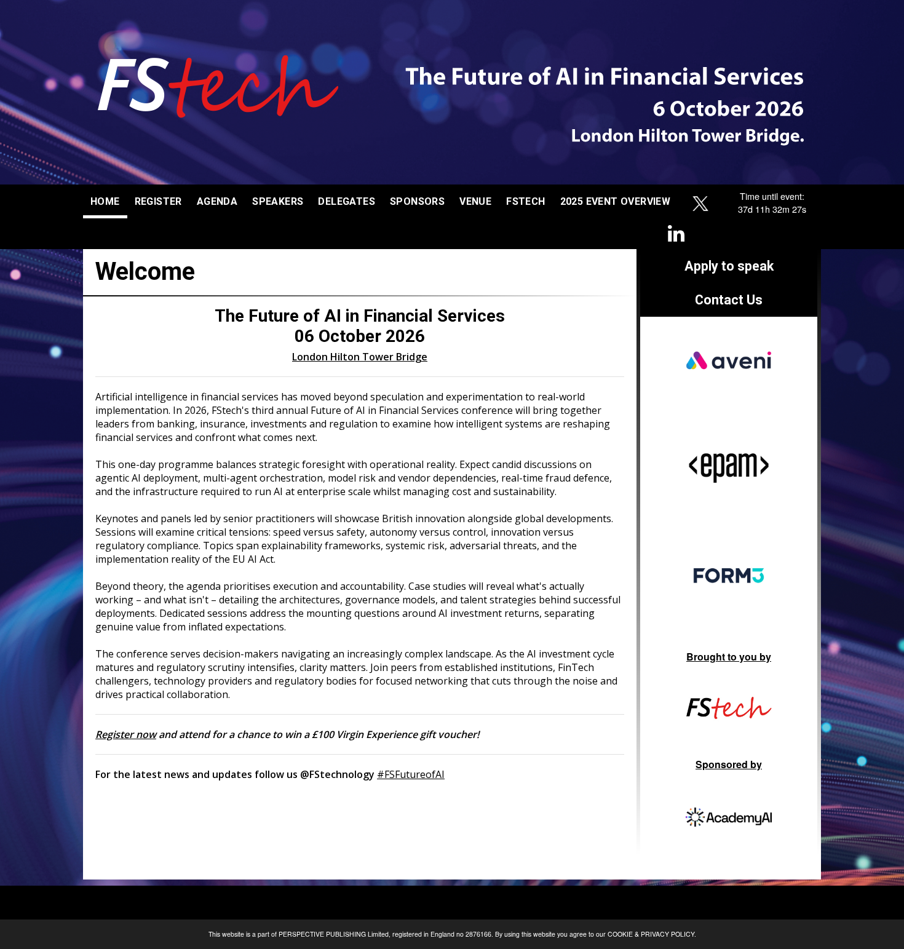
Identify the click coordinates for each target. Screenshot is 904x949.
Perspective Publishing (322, 934)
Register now (125, 734)
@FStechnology (337, 774)
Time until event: (772, 195)
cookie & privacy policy (651, 934)
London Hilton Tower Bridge (359, 356)
